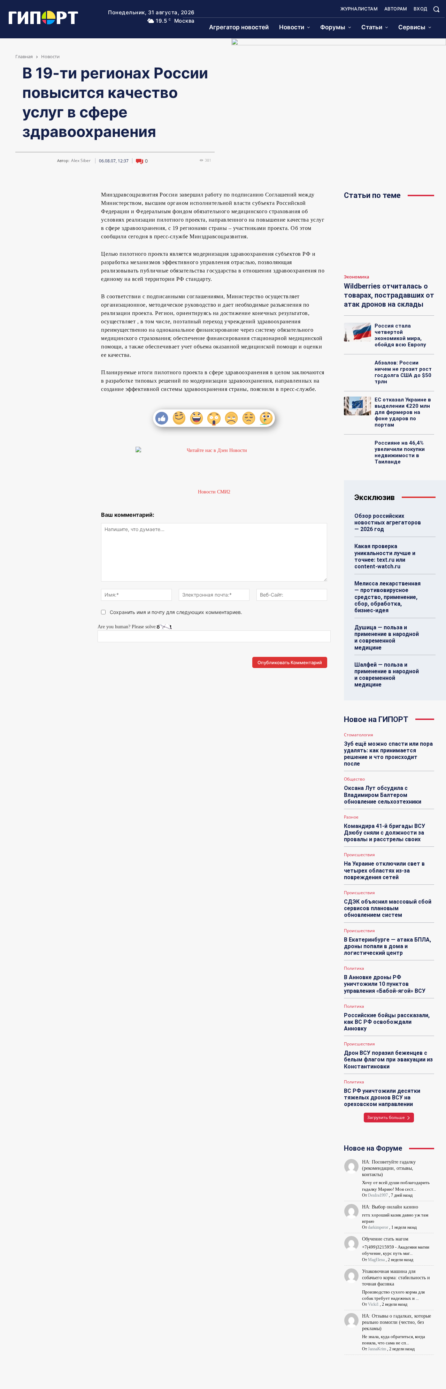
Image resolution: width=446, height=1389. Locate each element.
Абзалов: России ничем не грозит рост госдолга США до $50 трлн (403, 372)
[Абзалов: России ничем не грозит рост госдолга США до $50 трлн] (357, 369)
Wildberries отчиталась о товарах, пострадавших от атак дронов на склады (389, 295)
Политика (354, 968)
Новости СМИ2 (214, 491)
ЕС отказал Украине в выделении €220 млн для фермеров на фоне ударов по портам (403, 412)
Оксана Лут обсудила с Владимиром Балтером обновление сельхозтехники (382, 795)
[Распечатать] (48, 214)
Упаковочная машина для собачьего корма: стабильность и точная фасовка (396, 1278)
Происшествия (359, 855)
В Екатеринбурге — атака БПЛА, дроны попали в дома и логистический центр (387, 946)
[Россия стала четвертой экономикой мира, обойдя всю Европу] (357, 332)
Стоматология (358, 735)
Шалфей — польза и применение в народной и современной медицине (386, 674)
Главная (24, 56)
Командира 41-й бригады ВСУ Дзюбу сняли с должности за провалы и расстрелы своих (384, 833)
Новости (50, 56)
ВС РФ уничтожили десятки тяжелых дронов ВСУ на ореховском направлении (382, 1097)
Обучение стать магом (385, 1239)
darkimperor (378, 1227)
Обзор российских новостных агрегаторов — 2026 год (387, 522)
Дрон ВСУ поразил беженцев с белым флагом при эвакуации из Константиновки (388, 1059)
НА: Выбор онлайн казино (390, 1207)
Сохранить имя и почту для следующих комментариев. (176, 612)
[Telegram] (40, 198)
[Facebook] (56, 198)
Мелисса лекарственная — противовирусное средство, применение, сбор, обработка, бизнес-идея (387, 597)
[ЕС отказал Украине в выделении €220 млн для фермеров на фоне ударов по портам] (357, 406)
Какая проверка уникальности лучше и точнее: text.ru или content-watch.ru (384, 556)
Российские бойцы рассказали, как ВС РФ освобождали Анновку (387, 1022)
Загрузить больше (386, 1117)
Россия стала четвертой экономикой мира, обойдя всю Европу (400, 335)
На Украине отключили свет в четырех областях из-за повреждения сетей (384, 870)
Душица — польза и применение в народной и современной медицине (386, 637)
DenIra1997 (378, 1195)
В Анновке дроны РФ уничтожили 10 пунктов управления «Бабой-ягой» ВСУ (384, 984)
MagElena (376, 1259)
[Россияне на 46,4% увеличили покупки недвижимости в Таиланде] (357, 449)
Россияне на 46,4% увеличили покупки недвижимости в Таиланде (400, 452)
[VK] (24, 198)
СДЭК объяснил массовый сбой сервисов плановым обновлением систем (387, 908)
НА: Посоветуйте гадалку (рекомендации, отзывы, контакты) (389, 1168)
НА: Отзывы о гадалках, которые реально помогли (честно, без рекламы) (396, 1322)
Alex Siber (81, 160)
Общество (354, 779)
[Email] (72, 198)
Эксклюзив (374, 497)
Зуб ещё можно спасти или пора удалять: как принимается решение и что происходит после (388, 753)
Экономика (356, 277)
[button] (436, 9)
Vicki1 (373, 1304)
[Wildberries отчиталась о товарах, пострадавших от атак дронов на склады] (389, 238)
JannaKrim (377, 1348)
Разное (351, 817)
